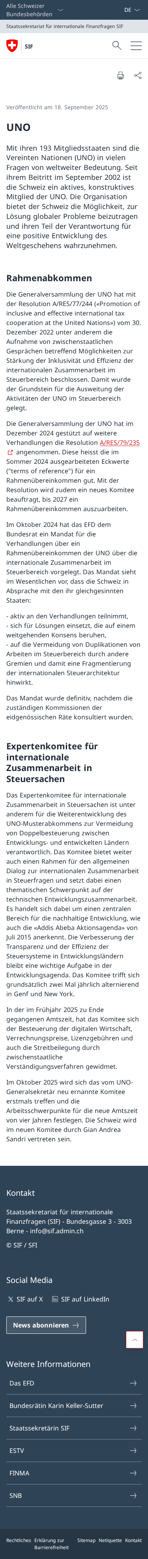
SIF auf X (30, 1299)
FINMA (19, 1473)
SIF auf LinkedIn (85, 1299)
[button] (134, 1339)
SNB (15, 1495)
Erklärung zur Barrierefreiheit (51, 1544)
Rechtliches (18, 1540)
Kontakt (133, 1540)
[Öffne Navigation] (136, 46)
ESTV (16, 1450)
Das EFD (21, 1383)
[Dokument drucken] (120, 75)
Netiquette (110, 1540)
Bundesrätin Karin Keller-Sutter (56, 1405)
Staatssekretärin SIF (39, 1428)
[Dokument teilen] (137, 75)
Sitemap (86, 1540)
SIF (29, 46)
